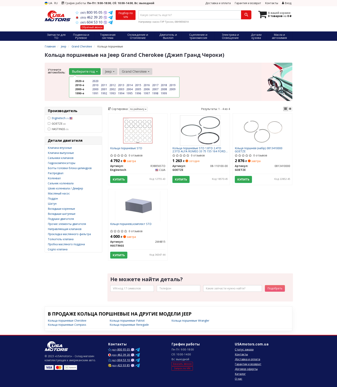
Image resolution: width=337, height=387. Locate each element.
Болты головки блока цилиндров (70, 168)
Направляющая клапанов (65, 229)
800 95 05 (91, 12)
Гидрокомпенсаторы (61, 163)
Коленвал (54, 178)
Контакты (271, 3)
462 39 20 (91, 17)
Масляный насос (59, 193)
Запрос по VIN (182, 368)
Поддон (53, 198)
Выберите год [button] (84, 71)
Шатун (52, 203)
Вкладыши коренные (61, 208)
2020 (95, 81)
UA (50, 3)
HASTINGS (60, 129)
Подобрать (274, 288)
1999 (164, 93)
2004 (129, 89)
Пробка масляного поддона (66, 244)
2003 (121, 89)
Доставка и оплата (218, 3)
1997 (147, 93)
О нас (238, 379)
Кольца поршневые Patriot (127, 320)
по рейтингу (137, 109)
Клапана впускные (60, 148)
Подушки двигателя (61, 219)
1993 (112, 93)
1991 (95, 93)
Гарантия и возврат (248, 3)
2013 (121, 85)
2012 (112, 85)
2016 (147, 85)
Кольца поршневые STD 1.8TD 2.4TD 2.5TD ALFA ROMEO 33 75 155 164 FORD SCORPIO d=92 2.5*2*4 (198, 150)
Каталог (240, 374)
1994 (121, 93)
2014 (129, 85)
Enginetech (60, 118)
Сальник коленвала (61, 183)
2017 (155, 85)
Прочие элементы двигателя (67, 224)
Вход (287, 3)
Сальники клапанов (61, 158)
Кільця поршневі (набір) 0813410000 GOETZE (258, 150)
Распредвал (55, 173)
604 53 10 (91, 22)
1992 (104, 93)
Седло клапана (57, 249)
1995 (129, 93)
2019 (172, 85)
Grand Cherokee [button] (134, 71)
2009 (172, 89)
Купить (119, 179)
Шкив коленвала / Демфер (65, 188)
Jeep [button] (109, 71)
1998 (155, 93)
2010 (95, 85)
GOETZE (59, 123)
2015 (138, 85)
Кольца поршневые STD (126, 148)
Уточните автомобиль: (56, 71)
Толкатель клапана (61, 239)
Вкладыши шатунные (61, 214)
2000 (95, 89)
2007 (155, 89)
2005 (138, 89)
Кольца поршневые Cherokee (67, 320)
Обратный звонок (92, 27)
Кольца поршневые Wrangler (190, 320)
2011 (104, 85)
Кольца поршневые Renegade (129, 324)
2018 (164, 85)
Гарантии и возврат (248, 364)
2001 (104, 89)
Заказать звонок (182, 364)
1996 (138, 93)
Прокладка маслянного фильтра (69, 234)
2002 (112, 89)
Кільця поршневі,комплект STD (131, 224)
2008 (164, 89)
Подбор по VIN (125, 15)
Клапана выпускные (61, 153)
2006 (147, 89)
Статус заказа (244, 349)
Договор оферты (246, 369)
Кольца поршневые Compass (67, 324)
